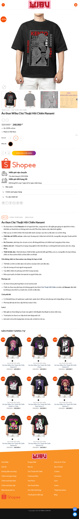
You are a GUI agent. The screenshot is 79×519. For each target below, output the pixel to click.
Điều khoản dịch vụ (8, 490)
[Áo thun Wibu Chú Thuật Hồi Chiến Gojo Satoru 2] (39, 386)
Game (56, 485)
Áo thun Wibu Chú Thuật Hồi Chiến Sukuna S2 (65, 366)
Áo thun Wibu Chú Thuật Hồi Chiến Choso (39, 366)
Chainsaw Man (33, 476)
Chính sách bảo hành (8, 481)
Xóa (76, 135)
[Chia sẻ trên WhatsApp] (3, 203)
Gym (56, 481)
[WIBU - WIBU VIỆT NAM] (39, 5)
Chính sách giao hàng (8, 476)
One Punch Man (33, 485)
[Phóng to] (4, 87)
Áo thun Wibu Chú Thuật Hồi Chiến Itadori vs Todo (13, 405)
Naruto (30, 467)
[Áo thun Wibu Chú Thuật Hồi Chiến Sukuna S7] (65, 386)
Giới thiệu (4, 462)
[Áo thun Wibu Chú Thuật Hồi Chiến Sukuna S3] (13, 347)
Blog (55, 495)
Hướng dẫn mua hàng (9, 471)
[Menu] (3, 4)
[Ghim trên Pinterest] (17, 203)
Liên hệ (3, 467)
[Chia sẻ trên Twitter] (10, 203)
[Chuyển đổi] (3, 187)
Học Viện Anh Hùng (34, 490)
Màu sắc (3, 143)
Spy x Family (58, 467)
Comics (57, 471)
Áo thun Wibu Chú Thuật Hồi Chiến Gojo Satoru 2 (39, 405)
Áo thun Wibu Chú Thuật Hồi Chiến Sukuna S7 (65, 405)
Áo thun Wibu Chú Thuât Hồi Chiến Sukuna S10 (39, 444)
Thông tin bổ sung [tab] (16, 217)
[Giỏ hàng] (75, 4)
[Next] (73, 51)
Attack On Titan (60, 462)
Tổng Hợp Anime (60, 490)
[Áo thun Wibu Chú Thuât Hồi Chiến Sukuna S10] (39, 425)
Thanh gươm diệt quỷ (35, 495)
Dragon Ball (32, 462)
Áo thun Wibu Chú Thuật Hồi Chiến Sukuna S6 (13, 444)
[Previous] (5, 51)
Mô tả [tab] (5, 217)
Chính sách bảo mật (8, 485)
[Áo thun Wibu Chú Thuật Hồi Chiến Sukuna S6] (13, 425)
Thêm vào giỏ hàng (24, 153)
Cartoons (57, 476)
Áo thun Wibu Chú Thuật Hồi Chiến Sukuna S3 (13, 366)
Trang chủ (5, 110)
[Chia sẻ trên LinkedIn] (21, 203)
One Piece (31, 481)
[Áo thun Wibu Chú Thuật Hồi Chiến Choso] (39, 347)
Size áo (3, 137)
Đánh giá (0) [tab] (29, 217)
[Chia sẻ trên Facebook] (6, 203)
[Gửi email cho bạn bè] (14, 203)
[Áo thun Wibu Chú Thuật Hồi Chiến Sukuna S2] (65, 347)
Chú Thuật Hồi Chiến (18, 110)
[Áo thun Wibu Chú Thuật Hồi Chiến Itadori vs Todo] (13, 386)
